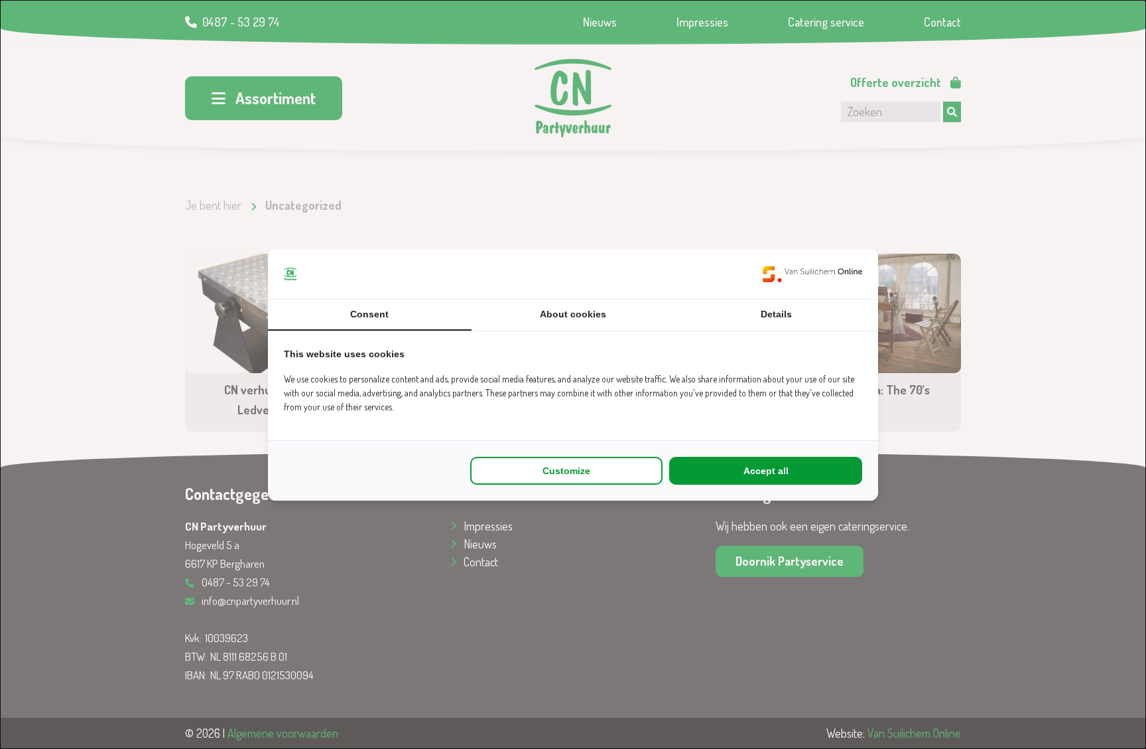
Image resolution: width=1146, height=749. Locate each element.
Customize (566, 470)
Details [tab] (776, 314)
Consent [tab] (369, 314)
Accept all (766, 470)
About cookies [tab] (573, 314)
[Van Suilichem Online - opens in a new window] (812, 274)
